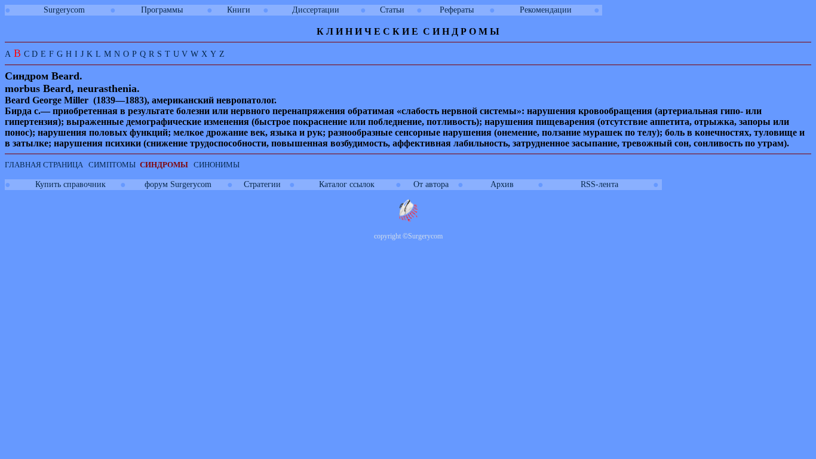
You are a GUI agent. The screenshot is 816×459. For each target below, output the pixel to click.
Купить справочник (70, 184)
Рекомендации (546, 9)
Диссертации (315, 9)
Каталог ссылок (347, 184)
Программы (162, 9)
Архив (502, 184)
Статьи (392, 9)
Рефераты (457, 9)
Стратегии (262, 184)
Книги (238, 9)
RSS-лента (599, 184)
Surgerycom (64, 9)
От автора (431, 184)
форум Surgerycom (178, 184)
